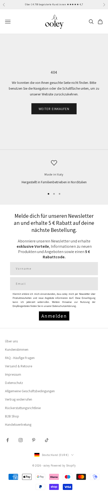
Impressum (13, 374)
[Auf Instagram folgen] (20, 440)
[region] (54, 172)
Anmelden (54, 316)
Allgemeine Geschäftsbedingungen (30, 391)
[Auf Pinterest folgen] (33, 440)
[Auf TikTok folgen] (46, 440)
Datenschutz (14, 382)
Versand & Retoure (18, 366)
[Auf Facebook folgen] (7, 440)
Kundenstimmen (16, 349)
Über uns (11, 341)
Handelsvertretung (18, 424)
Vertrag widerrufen (18, 399)
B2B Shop (12, 416)
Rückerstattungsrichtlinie (23, 408)
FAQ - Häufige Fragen (20, 357)
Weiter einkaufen (54, 109)
